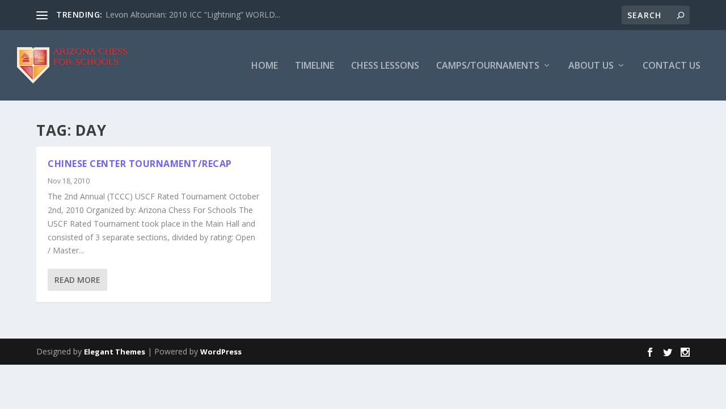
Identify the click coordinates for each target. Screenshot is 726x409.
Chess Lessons (385, 66)
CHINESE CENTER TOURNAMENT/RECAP (140, 163)
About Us (591, 66)
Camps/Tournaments (487, 66)
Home (264, 66)
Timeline (314, 66)
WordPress (221, 352)
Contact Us (671, 66)
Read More (77, 279)
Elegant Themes (114, 352)
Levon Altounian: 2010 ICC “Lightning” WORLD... (192, 14)
